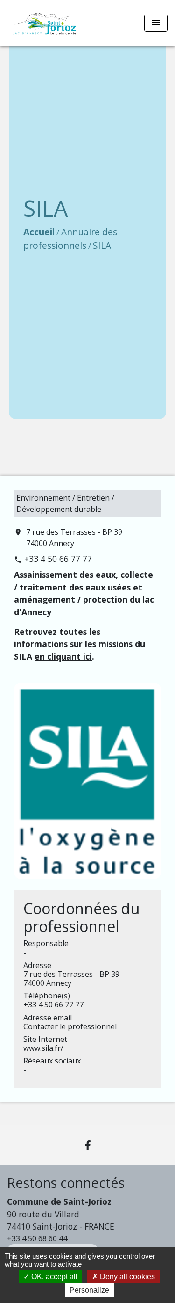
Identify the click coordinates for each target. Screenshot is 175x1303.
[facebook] (87, 1145)
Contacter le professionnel (70, 1026)
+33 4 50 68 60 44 (37, 1238)
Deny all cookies (126, 1277)
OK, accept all (53, 1277)
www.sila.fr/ (43, 1048)
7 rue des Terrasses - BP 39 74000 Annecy (74, 537)
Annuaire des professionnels (70, 239)
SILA (102, 245)
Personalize (89, 1290)
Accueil (39, 232)
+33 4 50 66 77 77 (58, 558)
